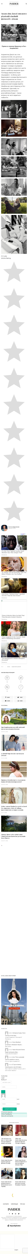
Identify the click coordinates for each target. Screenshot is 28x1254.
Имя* (18, 1099)
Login (3, 1078)
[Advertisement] (14, 910)
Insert (16, 1250)
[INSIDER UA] (14, 3)
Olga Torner (15, 527)
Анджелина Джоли (16, 666)
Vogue (8, 666)
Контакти (6, 1204)
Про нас (22, 1204)
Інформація (14, 1204)
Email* (18, 1104)
